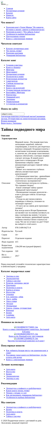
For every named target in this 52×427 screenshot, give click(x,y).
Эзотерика (10, 99)
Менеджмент (11, 72)
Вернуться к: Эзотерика (11, 123)
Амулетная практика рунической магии (18, 116)
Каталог (9, 13)
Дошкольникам (12, 101)
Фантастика (11, 95)
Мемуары (10, 70)
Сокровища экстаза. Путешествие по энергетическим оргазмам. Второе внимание (23, 118)
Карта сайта (11, 17)
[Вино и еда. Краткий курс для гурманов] (26, 334)
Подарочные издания (15, 11)
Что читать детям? (14, 51)
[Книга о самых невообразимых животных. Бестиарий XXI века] (26, 327)
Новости (10, 15)
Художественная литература (18, 90)
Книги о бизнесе (13, 67)
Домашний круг (13, 97)
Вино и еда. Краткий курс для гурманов (26, 336)
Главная (9, 8)
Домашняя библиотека (15, 55)
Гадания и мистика (14, 65)
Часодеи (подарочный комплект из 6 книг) (26, 341)
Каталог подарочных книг (17, 48)
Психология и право (15, 76)
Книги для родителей (15, 88)
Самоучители (12, 81)
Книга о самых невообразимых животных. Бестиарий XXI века (26, 330)
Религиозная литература (16, 79)
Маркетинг (11, 86)
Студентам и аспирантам (17, 104)
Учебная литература (14, 83)
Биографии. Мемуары (15, 92)
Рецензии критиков (14, 53)
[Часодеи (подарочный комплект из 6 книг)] (26, 338)
